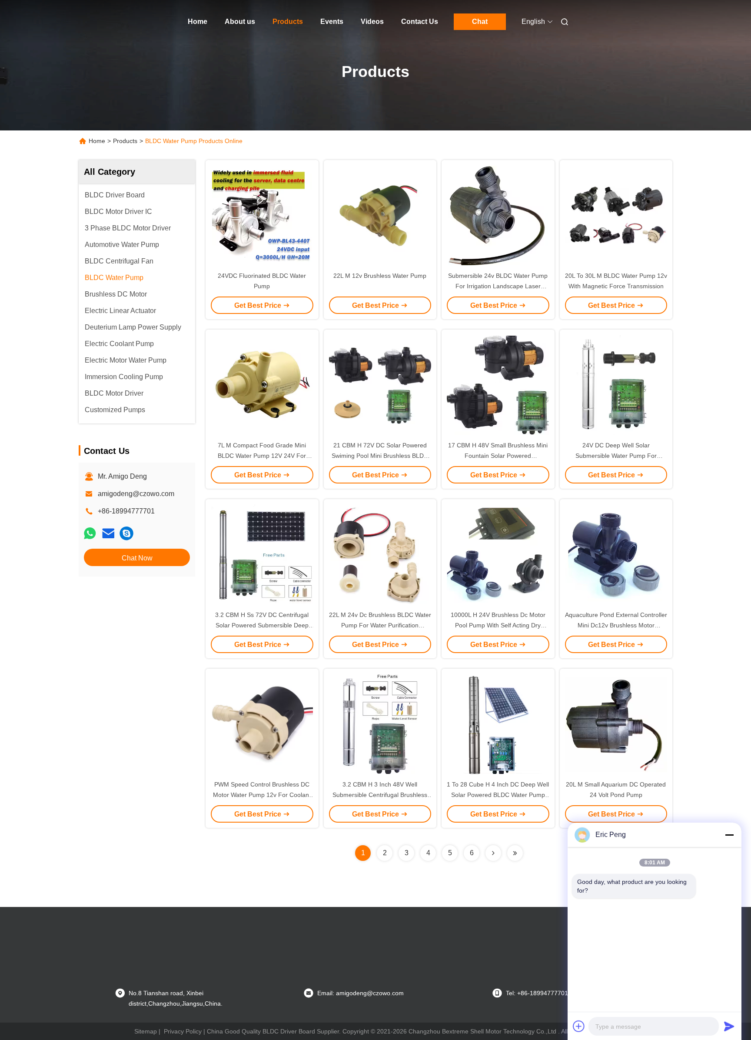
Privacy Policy (183, 1031)
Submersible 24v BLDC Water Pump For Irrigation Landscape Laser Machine (498, 286)
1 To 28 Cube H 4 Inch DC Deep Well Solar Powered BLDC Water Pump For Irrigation (498, 795)
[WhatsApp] (90, 533)
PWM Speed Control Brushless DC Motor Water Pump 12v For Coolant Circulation (262, 795)
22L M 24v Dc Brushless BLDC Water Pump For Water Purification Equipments (380, 625)
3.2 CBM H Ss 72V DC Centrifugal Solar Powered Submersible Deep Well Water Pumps (262, 625)
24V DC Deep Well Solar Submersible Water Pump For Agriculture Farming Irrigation (616, 456)
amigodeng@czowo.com (136, 493)
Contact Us (419, 21)
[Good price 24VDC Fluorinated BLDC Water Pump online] (262, 215)
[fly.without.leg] (126, 533)
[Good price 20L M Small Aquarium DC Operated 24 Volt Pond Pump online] (616, 724)
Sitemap (145, 1031)
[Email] (108, 533)
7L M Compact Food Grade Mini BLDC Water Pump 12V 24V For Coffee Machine (262, 456)
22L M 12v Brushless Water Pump (379, 275)
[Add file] (579, 1026)
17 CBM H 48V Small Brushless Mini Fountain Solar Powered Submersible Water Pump (498, 456)
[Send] (729, 1026)
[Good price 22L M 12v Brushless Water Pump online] (380, 215)
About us (240, 21)
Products (287, 21)
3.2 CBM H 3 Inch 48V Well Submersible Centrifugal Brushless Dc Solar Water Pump (379, 795)
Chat (480, 21)
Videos (372, 21)
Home (197, 21)
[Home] (127, 22)
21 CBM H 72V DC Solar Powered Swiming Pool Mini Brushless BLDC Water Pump (380, 456)
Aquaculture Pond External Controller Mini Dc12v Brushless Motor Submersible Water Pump (616, 625)
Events (331, 21)
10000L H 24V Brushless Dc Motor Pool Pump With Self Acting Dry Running (498, 625)
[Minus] (729, 835)
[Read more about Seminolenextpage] (493, 853)
